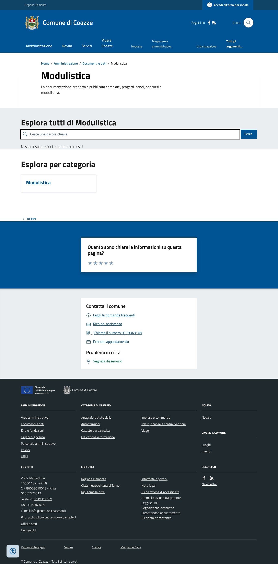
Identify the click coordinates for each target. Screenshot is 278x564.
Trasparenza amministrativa (161, 43)
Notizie (206, 417)
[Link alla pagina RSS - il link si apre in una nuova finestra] (214, 22)
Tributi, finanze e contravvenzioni (163, 423)
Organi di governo (33, 437)
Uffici (24, 456)
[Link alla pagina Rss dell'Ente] (211, 478)
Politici (25, 450)
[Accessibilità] (13, 551)
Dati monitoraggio (33, 547)
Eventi (206, 451)
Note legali (148, 485)
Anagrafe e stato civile (96, 417)
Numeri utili (28, 530)
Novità (67, 46)
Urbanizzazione (207, 46)
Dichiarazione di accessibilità (160, 491)
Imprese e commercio (155, 417)
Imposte (136, 46)
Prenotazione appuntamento (160, 512)
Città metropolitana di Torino (100, 485)
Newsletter (209, 484)
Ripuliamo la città (93, 491)
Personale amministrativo (38, 443)
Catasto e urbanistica (95, 430)
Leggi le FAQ (149, 502)
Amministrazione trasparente (161, 497)
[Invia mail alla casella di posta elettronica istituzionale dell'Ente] (48, 510)
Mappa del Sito (130, 547)
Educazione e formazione (98, 437)
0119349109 (43, 499)
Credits (96, 547)
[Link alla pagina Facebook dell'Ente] (204, 478)
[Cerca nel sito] (246, 22)
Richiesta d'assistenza (156, 517)
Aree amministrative (34, 417)
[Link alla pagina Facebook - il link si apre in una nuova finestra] (209, 22)
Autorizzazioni (90, 423)
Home (45, 63)
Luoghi (206, 444)
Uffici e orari (29, 523)
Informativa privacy (154, 478)
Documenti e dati (94, 63)
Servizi (87, 46)
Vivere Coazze (107, 43)
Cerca (248, 133)
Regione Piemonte (35, 5)
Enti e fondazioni (32, 430)
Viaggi (145, 430)
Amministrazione (39, 46)
